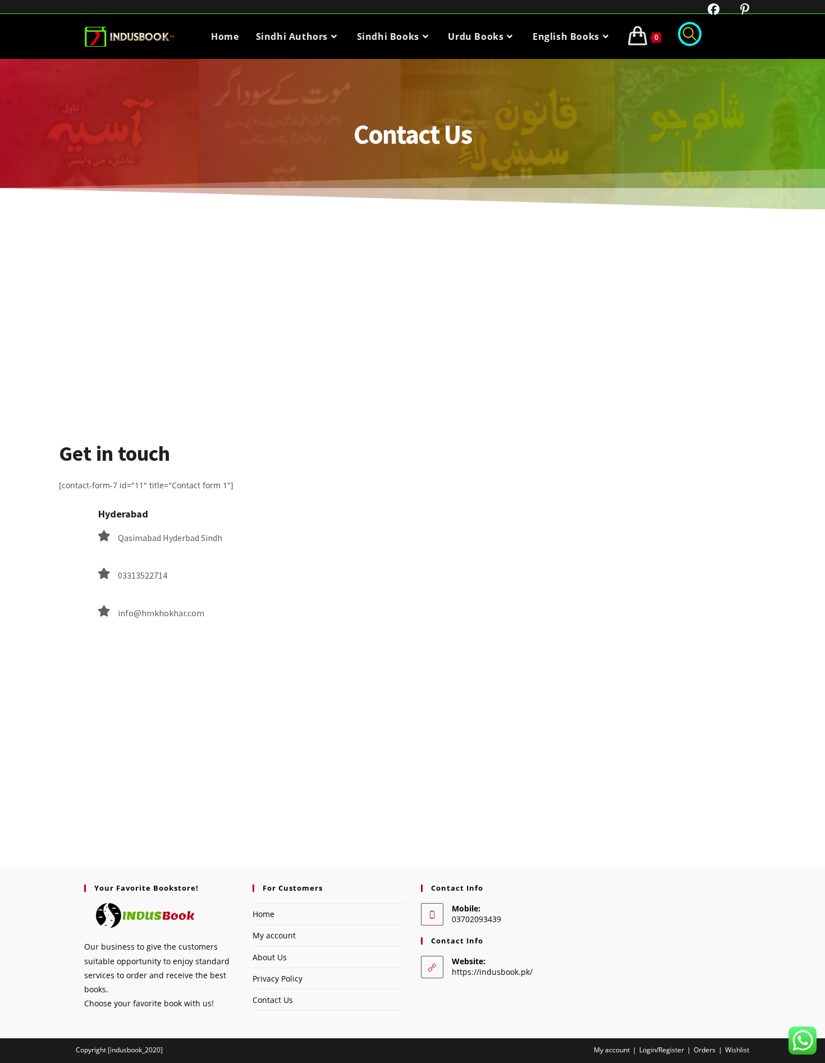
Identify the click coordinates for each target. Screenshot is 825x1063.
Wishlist (737, 1050)
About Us (270, 957)
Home (263, 914)
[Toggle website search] (690, 36)
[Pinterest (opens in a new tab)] (736, 9)
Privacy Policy (277, 978)
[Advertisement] (412, 293)
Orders (705, 1050)
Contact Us (273, 1000)
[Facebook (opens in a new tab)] (706, 9)
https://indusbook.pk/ (492, 971)
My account (274, 935)
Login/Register (661, 1050)
